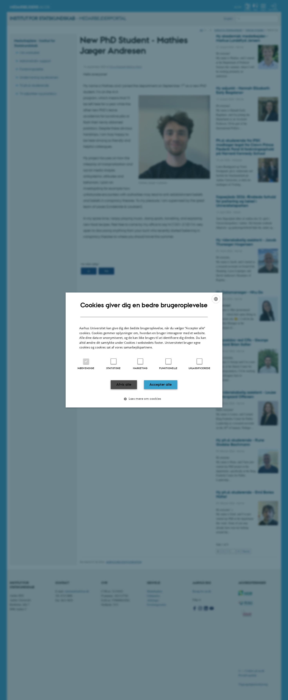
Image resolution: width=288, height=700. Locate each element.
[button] (144, 399)
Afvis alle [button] (123, 384)
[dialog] (144, 349)
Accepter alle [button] (160, 384)
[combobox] (216, 299)
